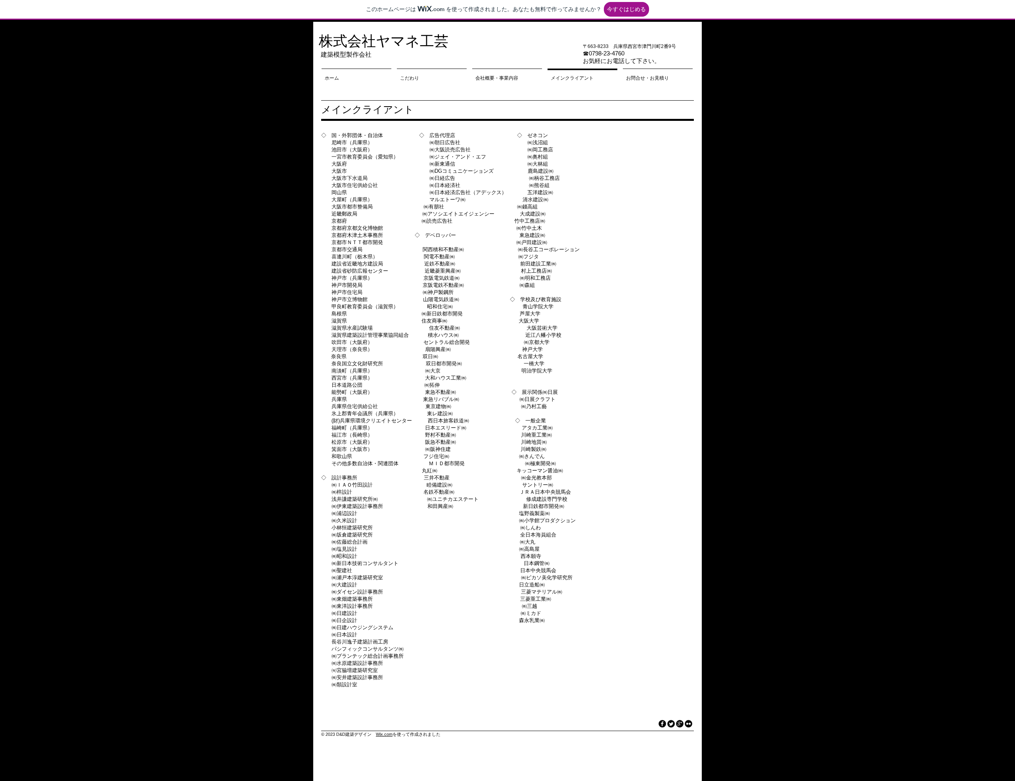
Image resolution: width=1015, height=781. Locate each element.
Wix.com (384, 734)
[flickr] (688, 724)
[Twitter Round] (671, 724)
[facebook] (662, 724)
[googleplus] (680, 724)
